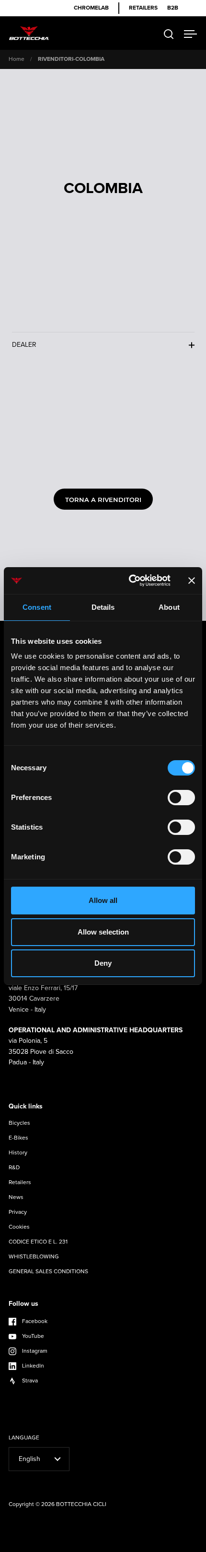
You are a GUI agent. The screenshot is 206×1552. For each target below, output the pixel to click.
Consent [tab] (37, 607)
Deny (103, 963)
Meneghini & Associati (123, 1543)
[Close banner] (191, 580)
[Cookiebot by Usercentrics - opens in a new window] (130, 580)
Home (16, 59)
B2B (172, 8)
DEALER (24, 345)
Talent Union (174, 1543)
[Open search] (169, 34)
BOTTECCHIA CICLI (81, 1504)
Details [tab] (103, 607)
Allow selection (103, 932)
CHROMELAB (91, 8)
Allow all (103, 900)
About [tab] (169, 607)
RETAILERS (143, 8)
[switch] (181, 798)
